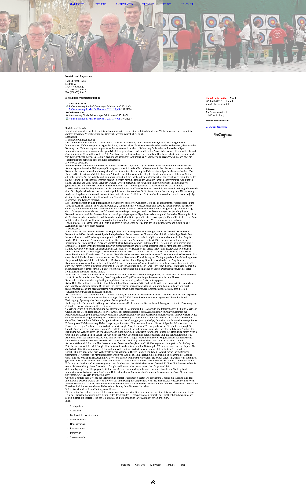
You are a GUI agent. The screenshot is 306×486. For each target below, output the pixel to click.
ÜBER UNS (100, 4)
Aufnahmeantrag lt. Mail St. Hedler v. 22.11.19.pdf (94, 109)
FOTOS (167, 4)
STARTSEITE (76, 4)
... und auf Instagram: (216, 127)
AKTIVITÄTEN (124, 4)
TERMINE (148, 4)
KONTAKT (187, 4)
